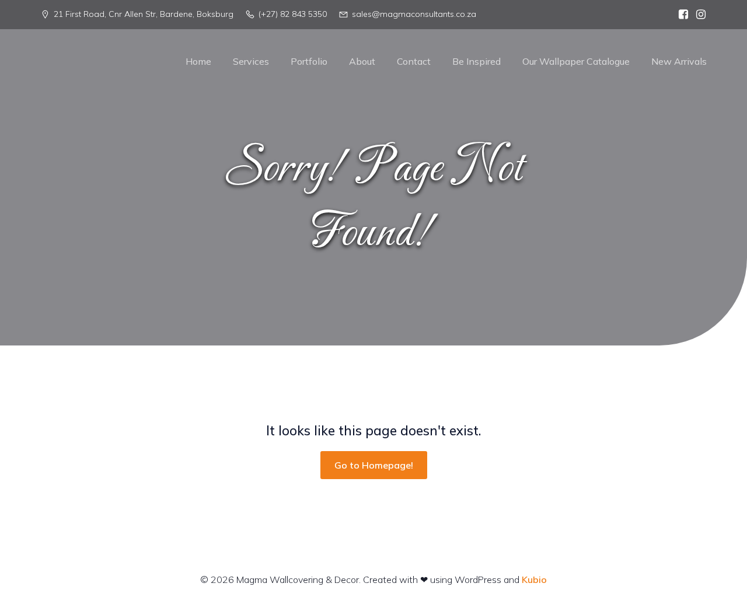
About (362, 61)
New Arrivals (679, 61)
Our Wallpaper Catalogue (576, 61)
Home (198, 61)
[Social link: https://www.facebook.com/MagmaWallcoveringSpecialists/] (680, 14)
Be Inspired (476, 61)
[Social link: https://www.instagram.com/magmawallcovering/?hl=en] (698, 14)
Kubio (534, 579)
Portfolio (309, 61)
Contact (414, 61)
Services (251, 61)
